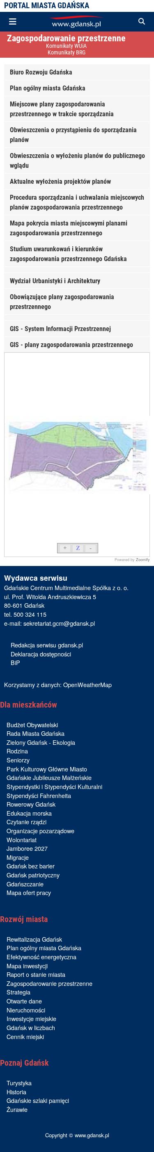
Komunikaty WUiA (66, 46)
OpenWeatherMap (87, 684)
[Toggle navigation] (12, 21)
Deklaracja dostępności (41, 653)
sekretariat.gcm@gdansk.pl (59, 623)
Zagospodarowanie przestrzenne (66, 38)
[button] (141, 22)
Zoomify (143, 559)
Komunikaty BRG (66, 52)
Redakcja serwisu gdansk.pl (47, 644)
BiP (15, 662)
